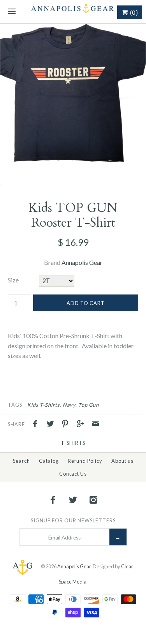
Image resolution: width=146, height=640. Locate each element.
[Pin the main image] (67, 424)
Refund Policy (85, 461)
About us (122, 461)
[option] (73, 104)
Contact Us (73, 474)
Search (21, 461)
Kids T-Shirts (43, 405)
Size (13, 280)
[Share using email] (95, 424)
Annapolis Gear (82, 262)
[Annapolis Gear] (73, 11)
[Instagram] (93, 500)
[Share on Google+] (82, 424)
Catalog (49, 461)
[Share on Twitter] (52, 424)
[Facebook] (53, 500)
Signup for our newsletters (73, 520)
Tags (15, 405)
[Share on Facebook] (37, 424)
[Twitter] (73, 500)
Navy (69, 405)
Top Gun (88, 405)
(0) (133, 12)
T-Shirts (73, 443)
